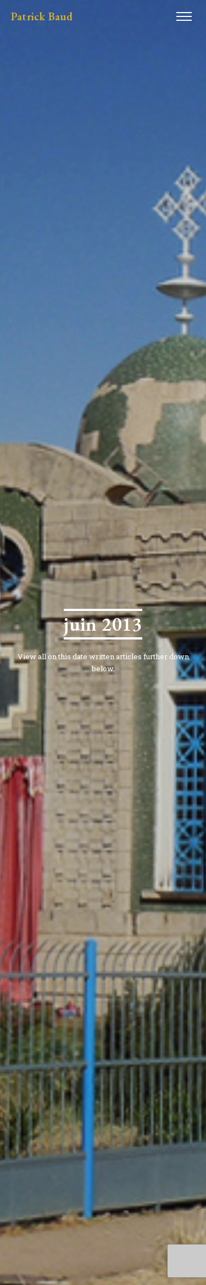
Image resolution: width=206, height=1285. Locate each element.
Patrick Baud (42, 16)
